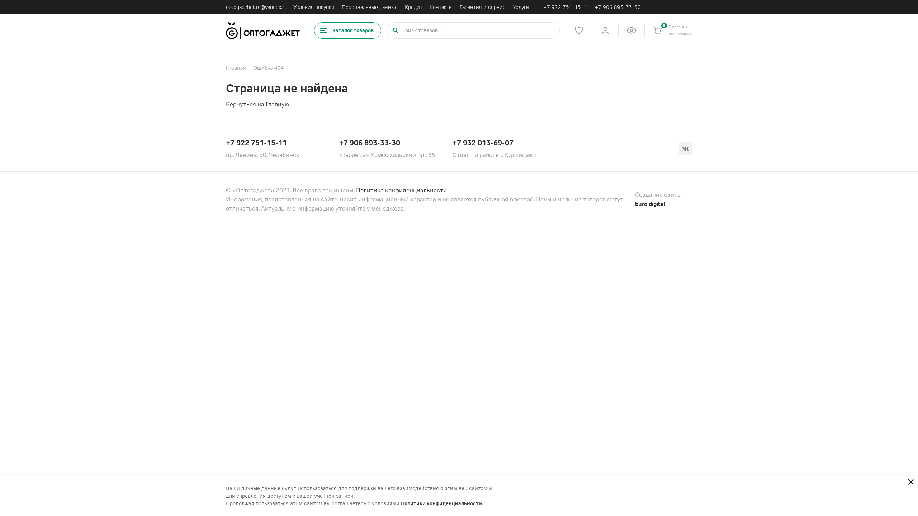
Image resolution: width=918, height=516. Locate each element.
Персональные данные (370, 7)
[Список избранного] (579, 30)
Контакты (441, 7)
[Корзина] (658, 30)
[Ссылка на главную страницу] (263, 30)
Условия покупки (314, 7)
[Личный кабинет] (605, 30)
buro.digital (650, 204)
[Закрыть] (911, 482)
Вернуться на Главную (257, 104)
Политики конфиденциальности (441, 503)
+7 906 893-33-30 (618, 7)
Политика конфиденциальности (401, 190)
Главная (236, 67)
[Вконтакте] (685, 148)
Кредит (413, 7)
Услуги (521, 7)
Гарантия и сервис (483, 7)
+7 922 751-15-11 (567, 7)
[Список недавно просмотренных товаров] (631, 30)
